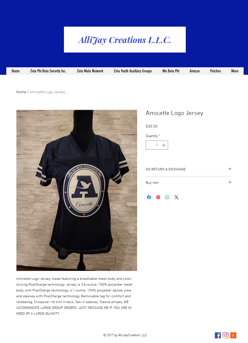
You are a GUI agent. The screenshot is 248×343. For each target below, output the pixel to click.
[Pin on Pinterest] (158, 197)
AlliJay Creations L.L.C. (125, 39)
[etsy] (233, 335)
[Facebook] (218, 335)
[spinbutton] (157, 145)
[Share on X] (176, 197)
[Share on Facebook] (149, 197)
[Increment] (164, 145)
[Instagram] (226, 335)
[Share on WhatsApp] (167, 197)
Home (21, 92)
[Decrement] (150, 145)
